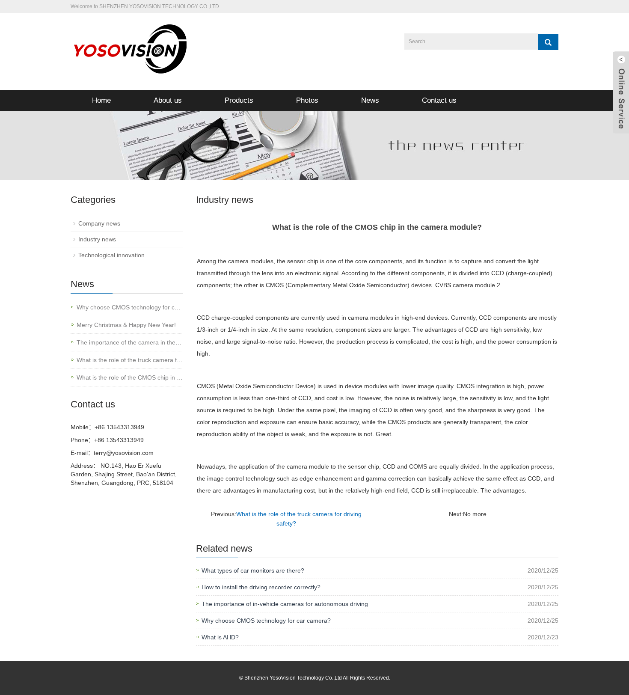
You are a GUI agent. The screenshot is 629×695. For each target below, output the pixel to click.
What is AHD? (220, 637)
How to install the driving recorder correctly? (261, 587)
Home (101, 100)
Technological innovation (111, 255)
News (370, 100)
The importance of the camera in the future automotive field (130, 342)
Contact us (439, 100)
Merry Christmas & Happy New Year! (126, 324)
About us (168, 100)
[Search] (548, 42)
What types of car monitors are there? (253, 570)
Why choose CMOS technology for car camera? (266, 620)
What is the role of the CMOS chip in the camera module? (130, 377)
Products (239, 100)
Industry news (97, 239)
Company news (99, 223)
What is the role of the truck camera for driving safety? (130, 359)
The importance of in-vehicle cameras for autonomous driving (285, 603)
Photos (307, 100)
